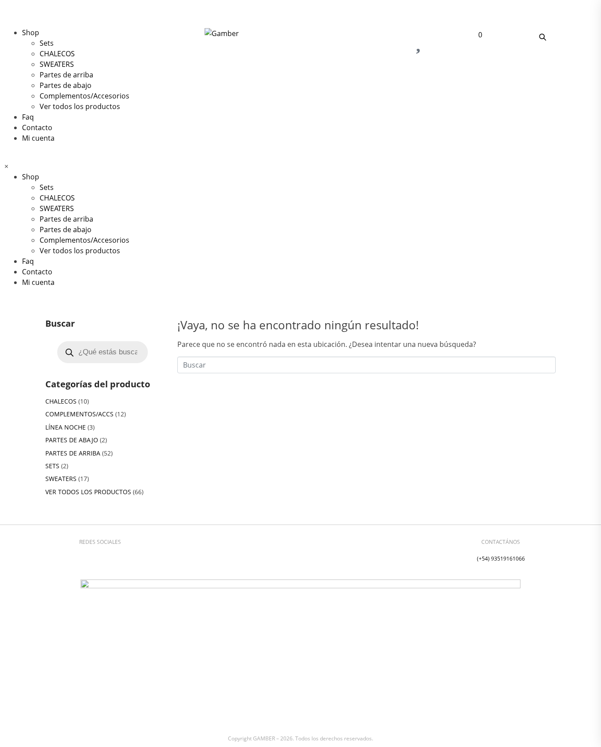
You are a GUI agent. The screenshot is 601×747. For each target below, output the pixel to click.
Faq (28, 117)
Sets (47, 43)
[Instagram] (87, 557)
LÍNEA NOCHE (65, 427)
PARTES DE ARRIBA (72, 453)
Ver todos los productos (80, 106)
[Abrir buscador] (542, 36)
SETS (52, 466)
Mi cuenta (38, 138)
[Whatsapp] (113, 557)
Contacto (37, 127)
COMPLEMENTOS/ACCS (79, 414)
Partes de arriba (66, 75)
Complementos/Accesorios (84, 96)
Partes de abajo (66, 85)
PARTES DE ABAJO (71, 440)
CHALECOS (57, 53)
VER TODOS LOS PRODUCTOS (88, 492)
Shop (30, 32)
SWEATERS (57, 64)
